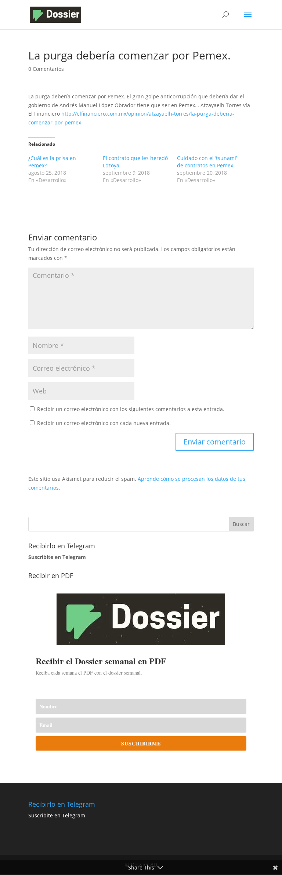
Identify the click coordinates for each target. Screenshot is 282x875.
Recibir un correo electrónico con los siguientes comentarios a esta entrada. (130, 409)
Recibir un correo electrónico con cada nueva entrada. (104, 423)
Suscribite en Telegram (56, 815)
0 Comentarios (46, 68)
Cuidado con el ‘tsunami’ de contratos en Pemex (207, 162)
